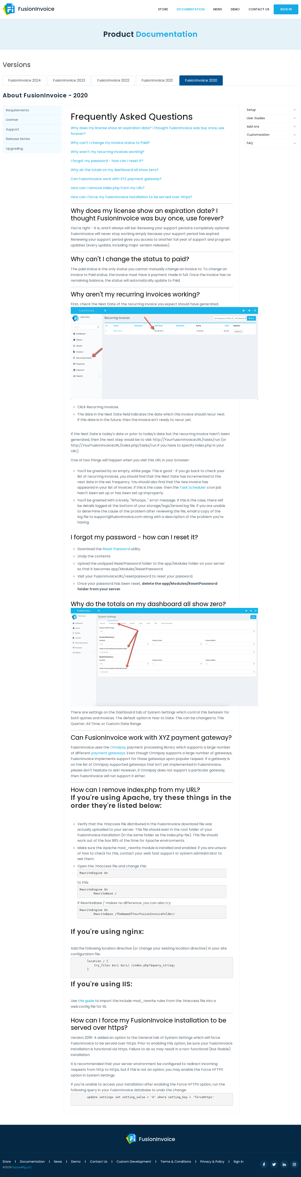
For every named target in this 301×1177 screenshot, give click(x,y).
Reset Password (116, 548)
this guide (86, 1000)
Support (12, 129)
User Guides (256, 118)
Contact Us (259, 9)
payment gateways (108, 753)
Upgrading (14, 148)
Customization (258, 134)
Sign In (286, 9)
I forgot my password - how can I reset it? (107, 160)
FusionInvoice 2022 (113, 80)
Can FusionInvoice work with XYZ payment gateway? (116, 178)
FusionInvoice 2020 (201, 80)
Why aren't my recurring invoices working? (107, 151)
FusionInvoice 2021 (157, 80)
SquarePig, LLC (22, 1167)
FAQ (250, 143)
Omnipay (118, 747)
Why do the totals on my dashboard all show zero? (114, 169)
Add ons (253, 126)
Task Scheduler (193, 487)
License (12, 119)
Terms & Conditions (175, 1161)
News (217, 9)
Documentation (190, 9)
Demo (235, 9)
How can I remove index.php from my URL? (108, 187)
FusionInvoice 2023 (69, 80)
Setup (251, 110)
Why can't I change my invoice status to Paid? (110, 142)
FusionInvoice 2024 (24, 80)
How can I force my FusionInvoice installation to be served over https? (131, 196)
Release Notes (18, 138)
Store (163, 9)
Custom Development (134, 1161)
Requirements (17, 110)
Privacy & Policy (212, 1161)
